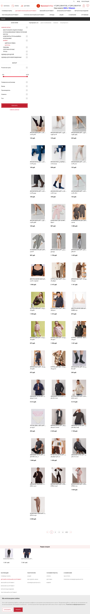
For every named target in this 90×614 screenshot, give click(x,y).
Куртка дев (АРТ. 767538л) (38, 308)
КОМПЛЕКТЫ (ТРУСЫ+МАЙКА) (12, 36)
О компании (72, 14)
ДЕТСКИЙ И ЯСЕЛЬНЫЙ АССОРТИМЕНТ (25, 10)
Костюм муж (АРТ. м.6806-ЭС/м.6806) (31, 558)
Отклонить (7, 609)
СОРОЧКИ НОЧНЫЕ (9, 49)
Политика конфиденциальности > (76, 604)
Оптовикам (84, 14)
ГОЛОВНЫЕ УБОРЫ (7, 10)
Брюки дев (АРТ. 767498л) (38, 337)
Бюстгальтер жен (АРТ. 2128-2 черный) (43, 279)
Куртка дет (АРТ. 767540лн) (59, 367)
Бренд (3, 86)
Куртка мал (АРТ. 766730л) (59, 308)
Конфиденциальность (34, 582)
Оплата (49, 576)
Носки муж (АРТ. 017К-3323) (39, 162)
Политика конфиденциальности (73, 579)
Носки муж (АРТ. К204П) (79, 367)
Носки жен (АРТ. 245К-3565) (80, 132)
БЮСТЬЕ (5, 34)
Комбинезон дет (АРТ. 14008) (39, 249)
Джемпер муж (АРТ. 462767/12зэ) (61, 396)
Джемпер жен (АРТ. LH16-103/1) (40, 484)
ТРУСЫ (5, 51)
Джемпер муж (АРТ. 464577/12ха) (41, 396)
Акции (61, 14)
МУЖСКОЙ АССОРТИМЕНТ (64, 10)
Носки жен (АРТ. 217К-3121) (80, 162)
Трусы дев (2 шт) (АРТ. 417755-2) (40, 425)
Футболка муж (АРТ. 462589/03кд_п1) (63, 454)
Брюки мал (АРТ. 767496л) (38, 367)
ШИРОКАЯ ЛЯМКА (10, 43)
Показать (15, 105)
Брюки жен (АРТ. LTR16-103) (80, 484)
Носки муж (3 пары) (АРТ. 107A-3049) (63, 162)
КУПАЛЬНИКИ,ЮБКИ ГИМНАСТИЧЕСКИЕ (15, 32)
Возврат (49, 582)
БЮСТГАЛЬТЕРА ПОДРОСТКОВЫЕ (13, 30)
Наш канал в (60, 8)
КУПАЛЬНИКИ (7, 38)
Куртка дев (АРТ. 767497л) (59, 337)
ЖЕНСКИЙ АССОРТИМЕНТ (47, 10)
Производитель (5, 90)
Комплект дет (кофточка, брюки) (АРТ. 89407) (66, 220)
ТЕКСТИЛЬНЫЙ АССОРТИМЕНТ (10, 14)
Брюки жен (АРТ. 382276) (79, 249)
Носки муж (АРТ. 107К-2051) (60, 191)
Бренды (52, 14)
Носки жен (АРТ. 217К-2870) (80, 191)
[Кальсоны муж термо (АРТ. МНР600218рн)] (9, 550)
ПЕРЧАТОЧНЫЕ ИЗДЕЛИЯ (81, 10)
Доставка (49, 579)
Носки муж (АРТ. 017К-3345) (39, 191)
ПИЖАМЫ (6, 47)
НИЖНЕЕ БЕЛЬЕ (6, 27)
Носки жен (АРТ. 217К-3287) (39, 132)
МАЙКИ (5, 40)
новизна (55, 22)
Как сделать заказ (32, 579)
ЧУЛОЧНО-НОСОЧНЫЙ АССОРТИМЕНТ (34, 14)
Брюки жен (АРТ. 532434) (59, 249)
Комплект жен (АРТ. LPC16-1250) (40, 513)
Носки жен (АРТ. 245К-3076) (60, 132)
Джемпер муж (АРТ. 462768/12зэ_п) (41, 454)
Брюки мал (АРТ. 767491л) (79, 279)
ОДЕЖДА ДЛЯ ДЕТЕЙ (7, 54)
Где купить (67, 576)
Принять (18, 609)
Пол (2, 98)
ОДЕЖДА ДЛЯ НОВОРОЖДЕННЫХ (11, 57)
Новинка (3, 94)
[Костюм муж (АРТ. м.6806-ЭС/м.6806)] (27, 550)
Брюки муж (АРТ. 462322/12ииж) (61, 425)
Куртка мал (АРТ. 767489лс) (60, 279)
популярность (64, 22)
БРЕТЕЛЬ (7, 45)
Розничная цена (6, 67)
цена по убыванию (46, 22)
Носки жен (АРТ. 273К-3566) (39, 220)
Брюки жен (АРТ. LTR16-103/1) (60, 484)
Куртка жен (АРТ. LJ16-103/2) (80, 396)
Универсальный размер (8, 82)
